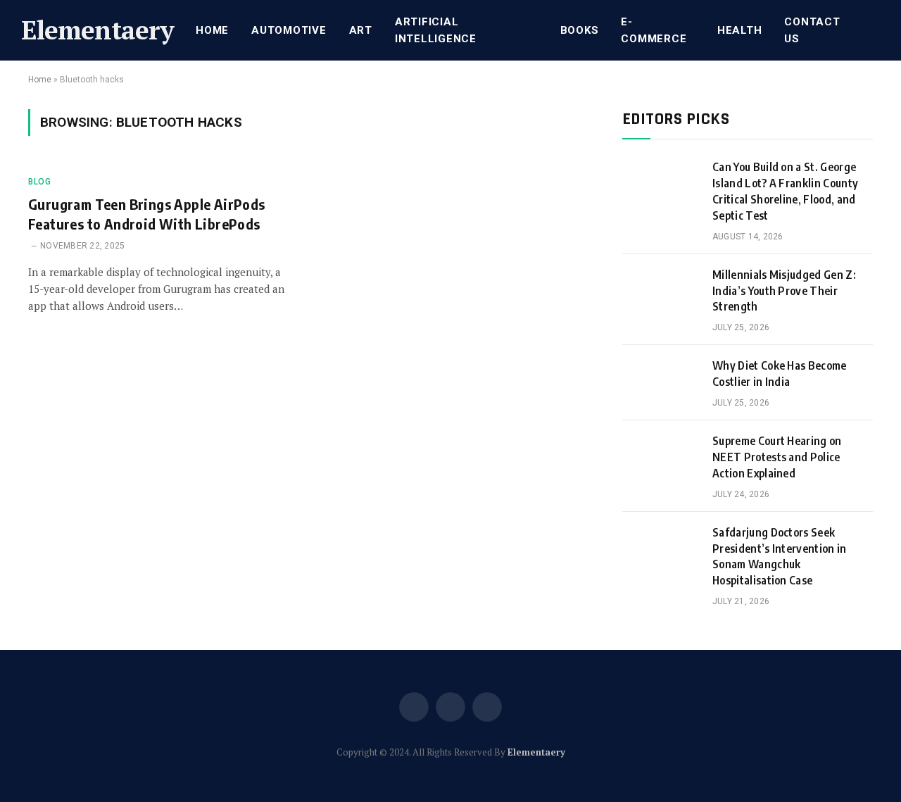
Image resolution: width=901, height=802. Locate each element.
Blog (39, 182)
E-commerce (653, 30)
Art (360, 30)
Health (739, 30)
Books (579, 30)
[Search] (878, 30)
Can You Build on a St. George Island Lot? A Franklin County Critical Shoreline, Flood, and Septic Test (785, 191)
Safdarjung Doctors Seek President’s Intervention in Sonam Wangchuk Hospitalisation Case (779, 556)
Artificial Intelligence (436, 30)
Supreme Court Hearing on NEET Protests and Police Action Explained (777, 457)
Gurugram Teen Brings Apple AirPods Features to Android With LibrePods (146, 213)
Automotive (289, 30)
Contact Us (812, 30)
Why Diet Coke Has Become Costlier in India (779, 373)
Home (212, 30)
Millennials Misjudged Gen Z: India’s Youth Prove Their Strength (784, 291)
